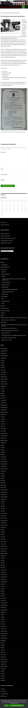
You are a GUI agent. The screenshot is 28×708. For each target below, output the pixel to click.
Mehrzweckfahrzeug (6, 282)
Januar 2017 (3, 600)
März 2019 (3, 539)
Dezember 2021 (4, 461)
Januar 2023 (3, 431)
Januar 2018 (3, 572)
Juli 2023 (2, 416)
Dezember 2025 (4, 348)
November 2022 (4, 435)
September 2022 (4, 440)
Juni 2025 (3, 362)
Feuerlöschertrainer (5, 284)
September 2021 (4, 468)
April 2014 (3, 678)
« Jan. (2, 213)
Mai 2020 (2, 506)
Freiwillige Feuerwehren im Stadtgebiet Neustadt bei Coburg (13, 335)
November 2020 (4, 492)
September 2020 (4, 496)
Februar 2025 (3, 372)
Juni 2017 (3, 588)
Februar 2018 (3, 569)
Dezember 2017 (4, 574)
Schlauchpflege (4, 296)
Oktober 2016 (3, 607)
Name (2, 169)
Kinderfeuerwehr (4, 294)
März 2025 (3, 369)
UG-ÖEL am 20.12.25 (5, 233)
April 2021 (3, 480)
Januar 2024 (3, 402)
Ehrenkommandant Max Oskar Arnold (9, 328)
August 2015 (3, 640)
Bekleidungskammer (5, 274)
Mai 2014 (2, 675)
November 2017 (4, 576)
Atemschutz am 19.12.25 (6, 235)
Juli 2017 (2, 586)
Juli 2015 (2, 642)
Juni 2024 (3, 391)
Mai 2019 (2, 534)
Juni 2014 (3, 673)
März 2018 (3, 567)
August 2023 (3, 414)
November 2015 (4, 633)
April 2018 (3, 565)
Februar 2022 (3, 456)
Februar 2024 (3, 400)
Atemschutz (3, 271)
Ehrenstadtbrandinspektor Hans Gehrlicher (10, 330)
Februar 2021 (3, 485)
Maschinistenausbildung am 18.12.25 (8, 238)
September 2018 (4, 553)
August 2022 (3, 442)
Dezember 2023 (4, 405)
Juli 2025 (2, 360)
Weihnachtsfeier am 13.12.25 (7, 240)
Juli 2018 (2, 558)
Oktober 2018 (3, 551)
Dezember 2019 (4, 518)
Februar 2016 (3, 626)
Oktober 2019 (3, 522)
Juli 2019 (2, 529)
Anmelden (3, 689)
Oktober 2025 (3, 353)
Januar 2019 (3, 544)
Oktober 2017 (3, 579)
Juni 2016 (3, 616)
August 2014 (3, 668)
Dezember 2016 (4, 602)
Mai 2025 (2, 365)
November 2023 (4, 407)
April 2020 (3, 508)
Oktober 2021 (3, 466)
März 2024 (3, 398)
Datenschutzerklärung (5, 267)
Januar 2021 (3, 487)
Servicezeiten (3, 222)
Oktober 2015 (3, 635)
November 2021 (4, 463)
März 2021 (3, 482)
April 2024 (3, 395)
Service (2, 298)
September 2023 (4, 412)
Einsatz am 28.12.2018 (5, 310)
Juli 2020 (2, 501)
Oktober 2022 (3, 438)
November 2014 (4, 661)
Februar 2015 (3, 654)
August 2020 (3, 499)
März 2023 (3, 426)
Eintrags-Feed (3, 691)
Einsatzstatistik (4, 264)
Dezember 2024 (4, 376)
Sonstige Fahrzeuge (5, 301)
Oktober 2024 (3, 381)
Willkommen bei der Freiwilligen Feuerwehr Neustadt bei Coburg (14, 317)
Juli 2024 (2, 388)
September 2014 (4, 666)
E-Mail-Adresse (4, 174)
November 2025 (4, 350)
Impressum (3, 312)
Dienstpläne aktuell (5, 224)
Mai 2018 (2, 562)
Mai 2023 (2, 421)
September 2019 (4, 525)
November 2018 (4, 548)
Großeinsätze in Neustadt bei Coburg (8, 337)
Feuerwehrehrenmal (5, 332)
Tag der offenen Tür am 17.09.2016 (8, 320)
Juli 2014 (2, 671)
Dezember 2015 (4, 631)
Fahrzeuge (3, 276)
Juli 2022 (2, 445)
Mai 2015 (2, 647)
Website (2, 180)
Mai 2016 (2, 619)
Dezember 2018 (4, 546)
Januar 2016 (3, 628)
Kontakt (2, 315)
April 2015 (3, 649)
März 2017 (3, 595)
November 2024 (4, 379)
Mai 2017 (2, 591)
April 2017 (3, 593)
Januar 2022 (3, 459)
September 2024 (4, 383)
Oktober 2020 (3, 494)
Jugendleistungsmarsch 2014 (8, 291)
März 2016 (3, 624)
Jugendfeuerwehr (4, 287)
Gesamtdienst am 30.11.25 (6, 242)
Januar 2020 (3, 515)
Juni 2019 (3, 532)
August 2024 (3, 386)
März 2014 (3, 680)
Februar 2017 (3, 598)
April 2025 (3, 367)
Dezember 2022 (4, 433)
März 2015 (3, 652)
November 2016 (4, 605)
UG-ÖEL (3, 303)
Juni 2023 (3, 419)
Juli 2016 (2, 614)
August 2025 (3, 358)
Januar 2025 (3, 374)
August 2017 (3, 584)
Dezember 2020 (4, 489)
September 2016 (4, 609)
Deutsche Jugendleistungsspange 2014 (10, 289)
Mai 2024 (2, 393)
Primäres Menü (26, 7)
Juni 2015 (3, 645)
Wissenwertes (3, 322)
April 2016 (3, 621)
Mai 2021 (2, 478)
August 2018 (3, 555)
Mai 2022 (2, 449)
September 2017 (4, 581)
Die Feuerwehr (4, 269)
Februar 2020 (3, 513)
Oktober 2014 (3, 664)
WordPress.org (4, 696)
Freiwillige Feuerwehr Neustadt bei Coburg (11, 7)
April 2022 (3, 452)
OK (6, 705)
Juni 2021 (3, 475)
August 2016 (3, 612)
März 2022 (3, 454)
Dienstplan (3, 305)
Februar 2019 (3, 541)
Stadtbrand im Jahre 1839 (6, 340)
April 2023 (3, 423)
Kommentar (4, 152)
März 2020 (3, 511)
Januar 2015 (3, 657)
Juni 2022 (3, 447)
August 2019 (3, 527)
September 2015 (4, 638)
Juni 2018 (3, 560)
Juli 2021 (2, 473)
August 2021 (3, 471)
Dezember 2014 (4, 659)
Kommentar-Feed (4, 693)
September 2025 (4, 355)
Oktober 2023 (3, 409)
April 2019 (3, 536)
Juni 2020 (3, 503)
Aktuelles (2, 262)
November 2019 (4, 520)
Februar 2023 (3, 428)
